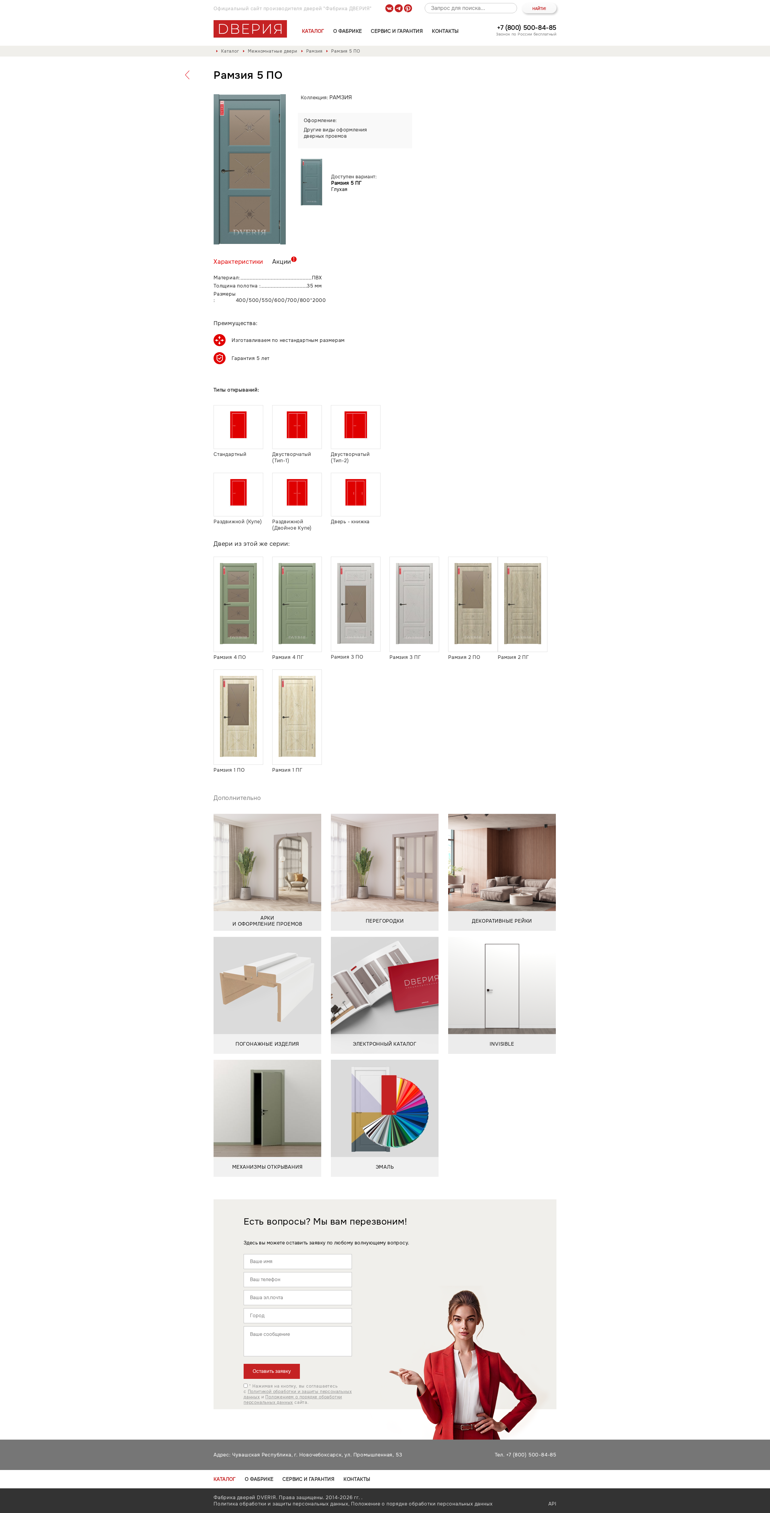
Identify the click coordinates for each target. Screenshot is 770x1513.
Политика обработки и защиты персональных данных (281, 1504)
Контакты (445, 31)
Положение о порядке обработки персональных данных (421, 1504)
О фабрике (347, 31)
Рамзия (314, 51)
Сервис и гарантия (397, 31)
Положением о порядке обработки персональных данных (293, 1399)
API (552, 1504)
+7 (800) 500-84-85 (526, 28)
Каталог (313, 31)
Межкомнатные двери (272, 51)
